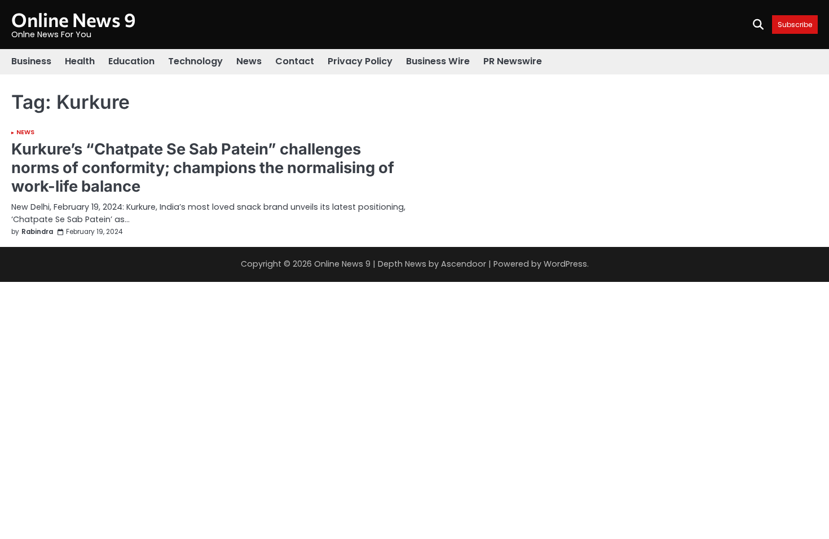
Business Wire (438, 61)
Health (80, 61)
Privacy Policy (360, 61)
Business (31, 61)
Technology (195, 61)
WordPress (565, 264)
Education (131, 61)
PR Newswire (512, 61)
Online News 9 (73, 19)
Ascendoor (463, 264)
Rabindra (37, 232)
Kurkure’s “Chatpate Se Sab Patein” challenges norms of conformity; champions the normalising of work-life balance (202, 167)
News (249, 61)
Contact (294, 61)
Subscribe (795, 24)
